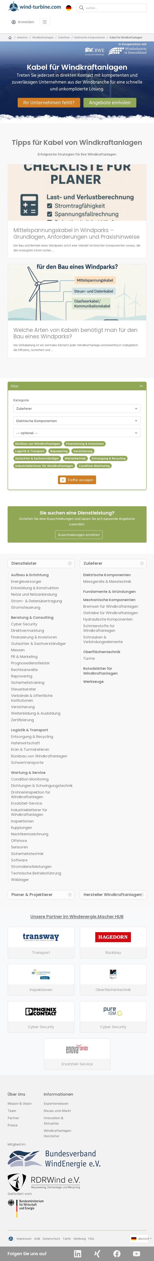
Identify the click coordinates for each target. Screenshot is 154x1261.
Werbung (79, 1238)
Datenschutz (51, 1238)
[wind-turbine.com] (10, 38)
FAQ (91, 1238)
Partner (13, 1118)
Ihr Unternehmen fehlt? (49, 102)
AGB (37, 1238)
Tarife (67, 1238)
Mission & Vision (19, 1103)
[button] (68, 8)
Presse (13, 1125)
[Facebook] (117, 1253)
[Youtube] (136, 1253)
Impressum (24, 1238)
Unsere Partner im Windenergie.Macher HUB (77, 917)
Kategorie (21, 400)
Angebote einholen (110, 102)
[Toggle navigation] (45, 21)
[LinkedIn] (77, 1253)
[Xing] (97, 1253)
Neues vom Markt (57, 1110)
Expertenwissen (56, 1103)
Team (12, 1110)
